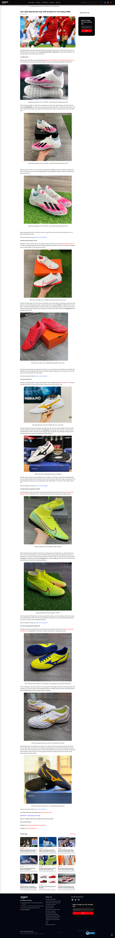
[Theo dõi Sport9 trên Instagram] (78, 900)
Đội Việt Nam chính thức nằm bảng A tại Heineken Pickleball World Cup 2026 (28, 850)
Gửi (86, 30)
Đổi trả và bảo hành (50, 907)
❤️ (108, 2)
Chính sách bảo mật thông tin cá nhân (53, 901)
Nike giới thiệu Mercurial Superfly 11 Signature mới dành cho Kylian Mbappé (28, 887)
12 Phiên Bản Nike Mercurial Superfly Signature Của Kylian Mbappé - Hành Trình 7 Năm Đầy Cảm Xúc (66, 850)
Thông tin (58, 2)
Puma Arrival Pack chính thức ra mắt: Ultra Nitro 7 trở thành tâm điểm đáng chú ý (66, 887)
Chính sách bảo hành (50, 906)
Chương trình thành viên (50, 924)
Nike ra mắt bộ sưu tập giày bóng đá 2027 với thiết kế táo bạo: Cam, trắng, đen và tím (66, 869)
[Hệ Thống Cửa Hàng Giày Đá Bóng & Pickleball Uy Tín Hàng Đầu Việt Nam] (4, 2)
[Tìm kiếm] (101, 2)
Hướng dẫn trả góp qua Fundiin (52, 914)
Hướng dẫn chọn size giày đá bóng (53, 909)
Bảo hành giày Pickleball (51, 912)
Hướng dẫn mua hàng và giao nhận (53, 902)
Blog (47, 922)
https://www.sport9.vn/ (31, 828)
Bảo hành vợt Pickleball (50, 911)
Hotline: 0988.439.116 (26, 909)
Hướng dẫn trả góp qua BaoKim (52, 917)
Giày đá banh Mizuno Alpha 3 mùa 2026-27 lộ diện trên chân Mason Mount (47, 869)
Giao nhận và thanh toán (51, 904)
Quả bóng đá (45, 2)
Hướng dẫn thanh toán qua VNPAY (53, 919)
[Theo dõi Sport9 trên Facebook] (72, 900)
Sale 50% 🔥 (51, 2)
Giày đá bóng (31, 2)
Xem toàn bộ (72, 834)
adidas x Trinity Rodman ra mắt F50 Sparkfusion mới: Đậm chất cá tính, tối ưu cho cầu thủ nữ (47, 850)
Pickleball (38, 2)
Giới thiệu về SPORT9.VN (51, 899)
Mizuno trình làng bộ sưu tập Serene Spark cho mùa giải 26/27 (27, 869)
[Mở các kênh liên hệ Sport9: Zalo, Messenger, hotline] (112, 935)
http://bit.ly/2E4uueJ (41, 809)
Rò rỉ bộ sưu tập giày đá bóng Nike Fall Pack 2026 (47, 887)
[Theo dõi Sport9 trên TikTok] (75, 900)
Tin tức (47, 921)
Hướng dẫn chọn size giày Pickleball (53, 916)
